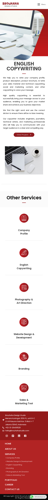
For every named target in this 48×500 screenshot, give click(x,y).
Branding (24, 368)
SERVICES (10, 454)
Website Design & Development (24, 336)
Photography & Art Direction (24, 301)
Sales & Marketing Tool (24, 401)
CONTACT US (12, 489)
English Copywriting (24, 266)
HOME (8, 443)
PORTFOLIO (11, 480)
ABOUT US (10, 448)
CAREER (9, 484)
